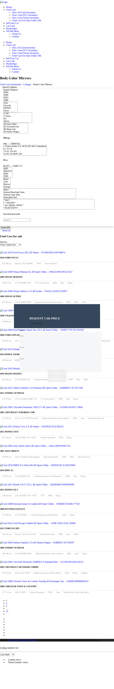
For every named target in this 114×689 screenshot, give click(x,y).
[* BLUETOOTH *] (48, 208)
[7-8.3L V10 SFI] (24, 151)
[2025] (5, 92)
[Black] (6, 179)
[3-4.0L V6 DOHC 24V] (24, 154)
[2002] (5, 97)
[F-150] (17, 113)
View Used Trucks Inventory (25, 18)
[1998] (5, 95)
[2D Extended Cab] (15, 127)
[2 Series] (17, 116)
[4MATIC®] (7, 171)
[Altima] (17, 121)
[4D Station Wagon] (15, 132)
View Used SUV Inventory (25, 15)
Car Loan (10, 26)
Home (9, 7)
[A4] (17, 119)
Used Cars (11, 9)
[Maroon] (6, 184)
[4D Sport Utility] (15, 124)
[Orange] (6, 187)
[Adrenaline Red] (39, 197)
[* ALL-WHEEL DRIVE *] (48, 205)
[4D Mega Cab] (15, 129)
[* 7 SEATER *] (48, 203)
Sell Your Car (12, 23)
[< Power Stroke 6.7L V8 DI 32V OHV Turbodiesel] (24, 146)
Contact (15, 36)
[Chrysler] (10, 105)
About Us (16, 34)
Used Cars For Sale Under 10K (26, 20)
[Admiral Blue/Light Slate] (39, 192)
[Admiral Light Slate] (39, 195)
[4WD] (7, 168)
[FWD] (7, 176)
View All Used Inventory (23, 12)
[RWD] (7, 174)
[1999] (5, 100)
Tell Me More (12, 31)
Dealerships (11, 28)
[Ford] (10, 103)
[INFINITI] (10, 108)
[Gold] (6, 182)
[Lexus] (10, 110)
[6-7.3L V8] (24, 149)
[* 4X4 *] (48, 200)
